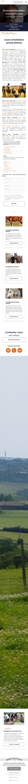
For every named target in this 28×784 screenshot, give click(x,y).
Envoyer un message (14, 339)
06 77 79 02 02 (14, 24)
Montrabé (6, 165)
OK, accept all (14, 768)
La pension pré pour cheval (12, 230)
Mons (5, 164)
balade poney (7, 149)
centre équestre (7, 150)
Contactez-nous (18, 2)
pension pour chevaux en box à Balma (14, 126)
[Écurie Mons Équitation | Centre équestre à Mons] (2, 2)
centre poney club (8, 152)
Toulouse (6, 172)
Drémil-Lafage (7, 162)
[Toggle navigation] (26, 2)
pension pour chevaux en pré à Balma (14, 136)
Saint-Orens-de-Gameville (9, 170)
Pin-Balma (6, 166)
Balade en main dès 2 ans (13, 731)
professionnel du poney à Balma (14, 111)
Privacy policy (14, 780)
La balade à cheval (12, 267)
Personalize (14, 777)
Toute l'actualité (14, 744)
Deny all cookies (14, 773)
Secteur (7, 32)
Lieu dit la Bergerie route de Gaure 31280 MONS (14, 26)
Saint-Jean (6, 169)
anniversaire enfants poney (10, 146)
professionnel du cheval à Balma (16, 119)
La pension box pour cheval (12, 302)
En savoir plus (14, 243)
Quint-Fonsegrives (8, 168)
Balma (11, 32)
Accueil (2, 32)
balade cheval (7, 148)
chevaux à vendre (8, 153)
